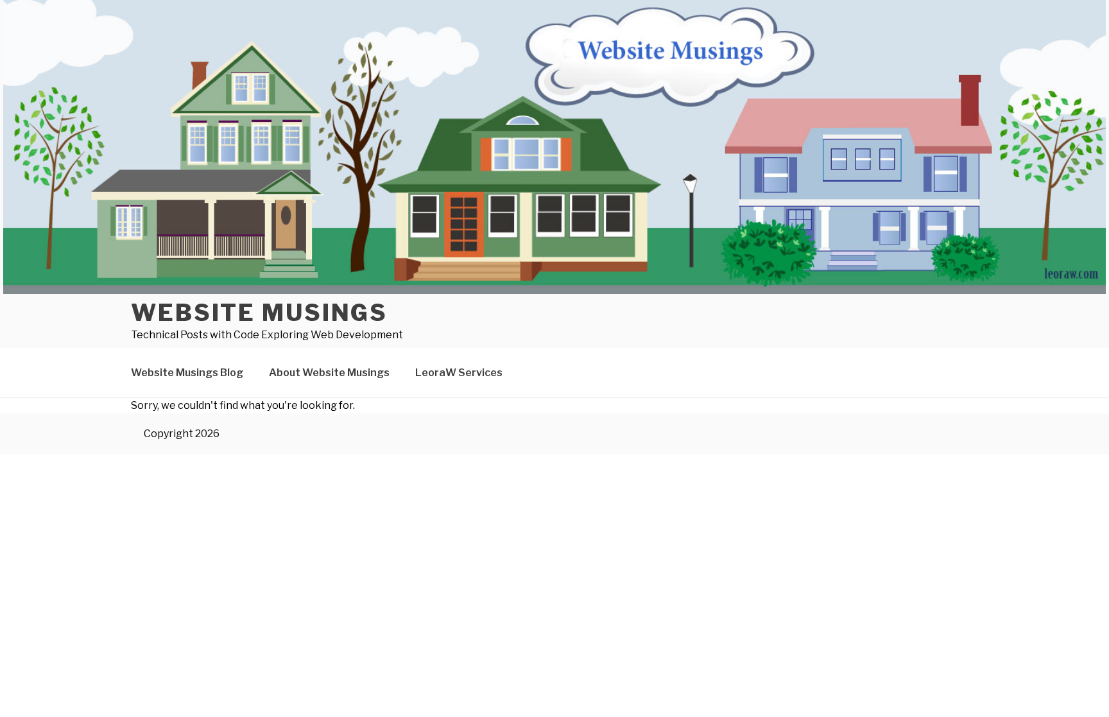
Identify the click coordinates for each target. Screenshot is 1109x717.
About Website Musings (329, 373)
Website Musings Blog (187, 373)
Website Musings (259, 312)
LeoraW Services (459, 373)
